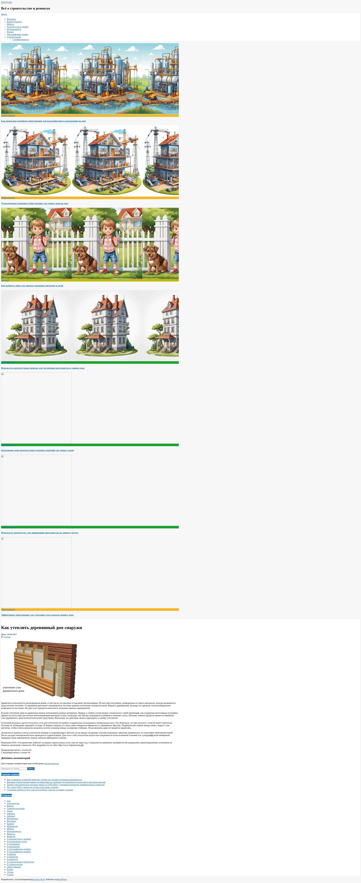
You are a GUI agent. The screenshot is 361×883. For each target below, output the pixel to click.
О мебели (11, 854)
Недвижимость (14, 831)
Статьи (7, 637)
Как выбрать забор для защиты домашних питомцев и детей (32, 285)
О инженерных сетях (17, 841)
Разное (10, 869)
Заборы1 (5, 280)
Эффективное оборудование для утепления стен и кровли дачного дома (37, 615)
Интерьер (11, 821)
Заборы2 (11, 816)
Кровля (10, 824)
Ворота (10, 806)
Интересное (12, 818)
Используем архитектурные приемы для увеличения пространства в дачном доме (43, 368)
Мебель (10, 829)
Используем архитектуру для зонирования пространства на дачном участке (39, 533)
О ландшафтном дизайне (19, 849)
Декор (10, 811)
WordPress (62, 879)
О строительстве (15, 864)
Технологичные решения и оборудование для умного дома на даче (34, 203)
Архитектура (7, 362)
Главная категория (16, 808)
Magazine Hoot (38, 879)
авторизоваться (51, 763)
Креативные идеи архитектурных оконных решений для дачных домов (37, 450)
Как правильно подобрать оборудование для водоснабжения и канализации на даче (43, 121)
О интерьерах (13, 844)
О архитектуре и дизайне (19, 839)
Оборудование (8, 115)
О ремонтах (12, 857)
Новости (11, 834)
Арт (9, 801)
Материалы (12, 826)
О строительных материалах (20, 862)
